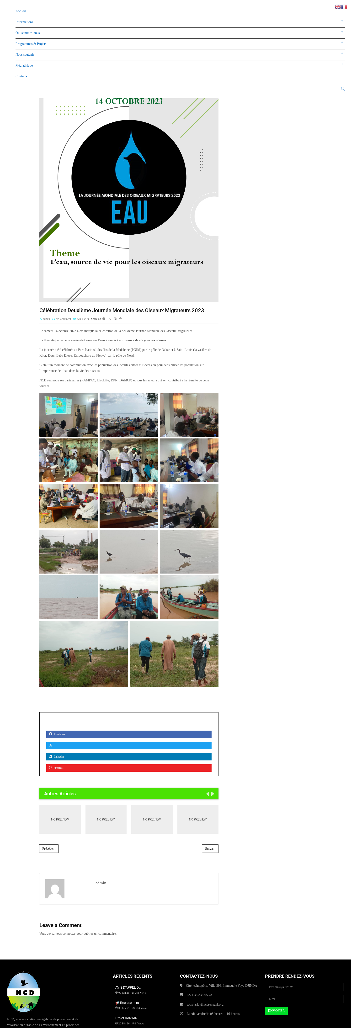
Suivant (210, 848)
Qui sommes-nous (28, 33)
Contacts (21, 76)
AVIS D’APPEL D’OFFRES (60, 819)
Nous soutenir (25, 54)
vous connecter (65, 933)
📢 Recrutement (106, 819)
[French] (344, 6)
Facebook (59, 734)
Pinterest (58, 768)
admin (46, 319)
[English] (338, 6)
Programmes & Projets (31, 44)
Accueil (21, 11)
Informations (24, 22)
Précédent (48, 848)
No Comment (63, 319)
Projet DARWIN (152, 819)
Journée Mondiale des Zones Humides (198, 819)
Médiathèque (24, 65)
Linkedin (58, 756)
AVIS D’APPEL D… (128, 987)
